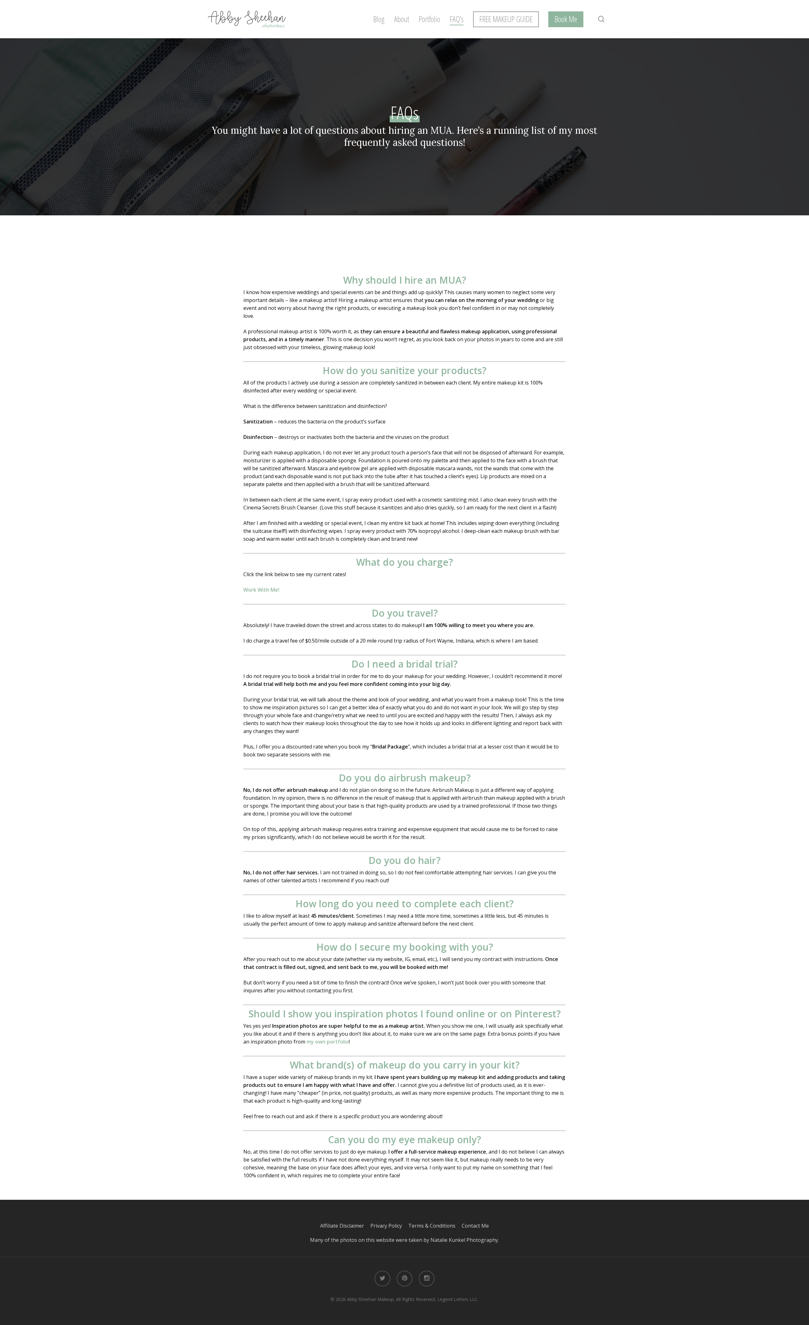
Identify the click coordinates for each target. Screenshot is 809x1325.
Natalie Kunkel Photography (464, 1239)
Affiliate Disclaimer (345, 1225)
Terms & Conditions (435, 1225)
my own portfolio (328, 1041)
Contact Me (475, 1225)
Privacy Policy (389, 1225)
